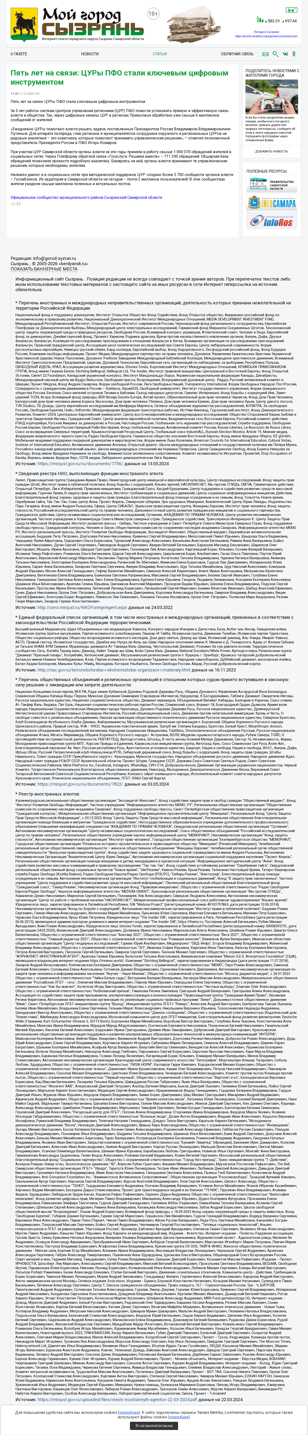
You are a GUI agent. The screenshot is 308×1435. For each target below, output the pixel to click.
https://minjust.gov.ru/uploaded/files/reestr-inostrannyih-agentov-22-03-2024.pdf (117, 1399)
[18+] (77, 26)
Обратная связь (237, 54)
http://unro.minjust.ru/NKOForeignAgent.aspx (82, 607)
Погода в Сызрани (266, 32)
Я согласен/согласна (154, 1426)
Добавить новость (271, 151)
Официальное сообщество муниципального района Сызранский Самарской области (86, 197)
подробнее (129, 1412)
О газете (19, 54)
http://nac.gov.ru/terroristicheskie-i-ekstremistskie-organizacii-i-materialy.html (114, 670)
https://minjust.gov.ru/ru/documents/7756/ (80, 463)
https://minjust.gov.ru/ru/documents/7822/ (80, 784)
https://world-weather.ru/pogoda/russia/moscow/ (266, 36)
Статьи (160, 54)
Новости (90, 54)
